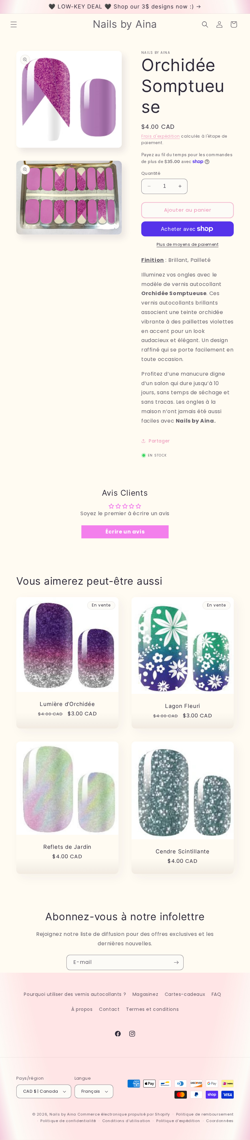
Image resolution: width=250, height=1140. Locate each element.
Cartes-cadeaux (185, 994)
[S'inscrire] (176, 962)
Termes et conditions (152, 1009)
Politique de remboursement (205, 1114)
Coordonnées (220, 1120)
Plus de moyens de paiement (187, 244)
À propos (82, 1009)
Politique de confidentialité (68, 1120)
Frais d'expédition (160, 136)
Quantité (150, 173)
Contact (109, 1009)
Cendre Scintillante (183, 851)
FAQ (216, 994)
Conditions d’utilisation (126, 1120)
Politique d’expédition (178, 1120)
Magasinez (145, 994)
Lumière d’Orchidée (67, 704)
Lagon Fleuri (182, 706)
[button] (14, 24)
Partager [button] (159, 441)
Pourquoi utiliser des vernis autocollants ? (75, 994)
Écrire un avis (125, 531)
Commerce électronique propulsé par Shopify (123, 1114)
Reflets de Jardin (67, 847)
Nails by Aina (62, 1114)
